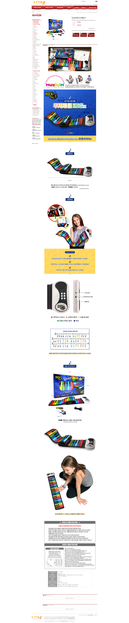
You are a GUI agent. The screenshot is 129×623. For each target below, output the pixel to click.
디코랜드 (34, 77)
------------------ (35, 103)
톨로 (34, 58)
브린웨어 (34, 41)
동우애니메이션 (36, 76)
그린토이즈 (35, 27)
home (78, 12)
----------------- (35, 69)
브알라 (34, 42)
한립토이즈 (35, 100)
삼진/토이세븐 (35, 83)
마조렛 (34, 35)
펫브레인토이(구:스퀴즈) (37, 44)
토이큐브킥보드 (36, 55)
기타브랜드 (35, 68)
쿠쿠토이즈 (35, 94)
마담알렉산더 (35, 34)
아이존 (34, 86)
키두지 (34, 52)
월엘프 (34, 46)
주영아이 (34, 93)
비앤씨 (34, 82)
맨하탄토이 (35, 38)
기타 (85, 12)
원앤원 (34, 89)
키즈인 (34, 96)
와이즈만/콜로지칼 (36, 45)
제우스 (34, 92)
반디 (34, 80)
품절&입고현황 (36, 109)
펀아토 (34, 97)
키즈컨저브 (35, 53)
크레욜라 (34, 51)
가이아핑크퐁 (35, 73)
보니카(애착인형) (36, 39)
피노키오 (34, 99)
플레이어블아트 (36, 62)
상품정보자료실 (36, 112)
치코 (34, 49)
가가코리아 (35, 72)
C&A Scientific (35, 65)
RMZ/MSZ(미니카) (36, 66)
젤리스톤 (34, 48)
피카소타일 (35, 63)
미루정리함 (35, 79)
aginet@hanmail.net (72, 619)
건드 (34, 28)
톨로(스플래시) (36, 59)
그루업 (34, 25)
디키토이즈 (35, 29)
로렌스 (34, 31)
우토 (34, 87)
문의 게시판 (35, 115)
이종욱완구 (35, 90)
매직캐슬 (81, 12)
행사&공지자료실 (36, 111)
